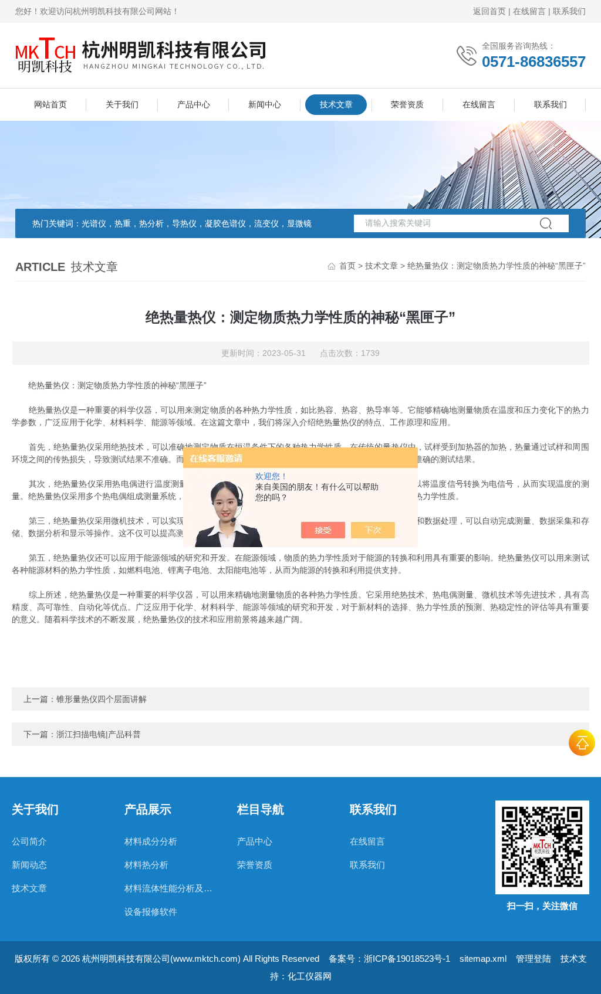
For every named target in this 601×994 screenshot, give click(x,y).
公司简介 (29, 841)
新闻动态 (29, 865)
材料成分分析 (150, 841)
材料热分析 (146, 865)
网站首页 (50, 104)
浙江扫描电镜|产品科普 (98, 734)
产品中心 (193, 104)
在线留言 (529, 11)
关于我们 (122, 104)
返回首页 (489, 11)
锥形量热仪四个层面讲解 (101, 699)
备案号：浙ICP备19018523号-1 (389, 959)
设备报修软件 (150, 912)
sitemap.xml (483, 959)
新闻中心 (264, 104)
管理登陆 (533, 959)
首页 (347, 265)
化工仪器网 (310, 976)
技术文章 (336, 104)
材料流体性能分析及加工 (169, 888)
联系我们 (569, 11)
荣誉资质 (407, 104)
